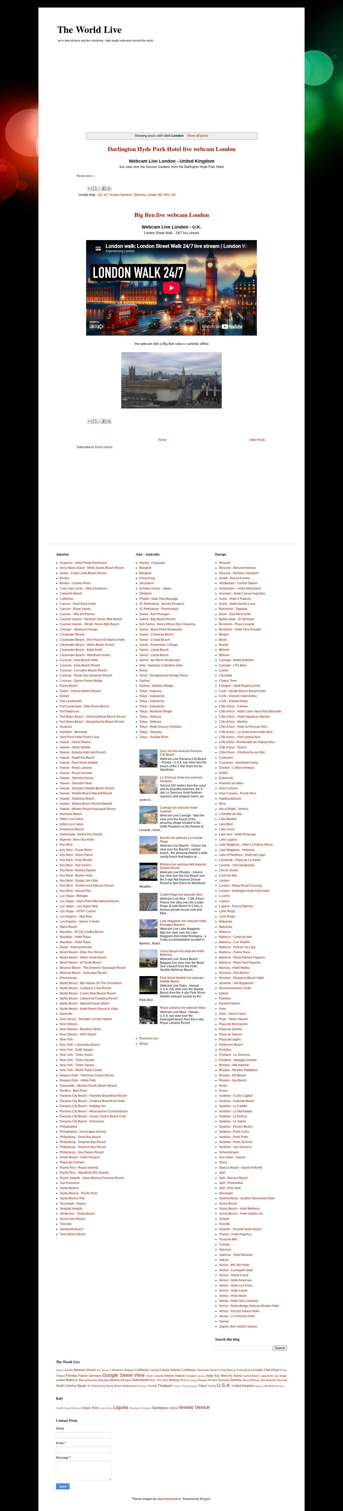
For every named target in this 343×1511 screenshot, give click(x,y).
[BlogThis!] (94, 188)
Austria (69, 1369)
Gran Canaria (228, 788)
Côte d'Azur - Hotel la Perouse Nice (243, 726)
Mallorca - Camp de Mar (235, 937)
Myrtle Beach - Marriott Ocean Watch (84, 1003)
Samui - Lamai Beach (154, 650)
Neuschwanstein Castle (235, 988)
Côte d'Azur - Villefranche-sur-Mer (242, 752)
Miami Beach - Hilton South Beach (83, 957)
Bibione (224, 650)
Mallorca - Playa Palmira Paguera (242, 957)
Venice (202, 1407)
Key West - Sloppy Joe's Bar (79, 880)
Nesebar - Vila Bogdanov (236, 983)
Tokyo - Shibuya (150, 716)
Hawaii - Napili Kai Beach (77, 757)
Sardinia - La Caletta (233, 1106)
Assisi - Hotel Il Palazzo (235, 599)
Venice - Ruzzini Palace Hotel (239, 1311)
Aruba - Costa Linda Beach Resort (83, 573)
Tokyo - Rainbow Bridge (155, 711)
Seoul (143, 670)
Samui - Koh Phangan (154, 614)
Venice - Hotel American (235, 1280)
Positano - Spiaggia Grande (238, 1060)
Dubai (283, 1370)
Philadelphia (68, 1126)
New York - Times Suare (76, 1055)
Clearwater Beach (72, 634)
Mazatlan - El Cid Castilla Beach (82, 932)
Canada (154, 1369)
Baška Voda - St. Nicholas (236, 619)
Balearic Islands (85, 1370)
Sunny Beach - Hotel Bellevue (239, 1208)
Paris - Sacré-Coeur (232, 1014)
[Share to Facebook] (104, 188)
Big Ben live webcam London (171, 214)
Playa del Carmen (72, 1162)
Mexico (115, 1380)
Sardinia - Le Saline (232, 1121)
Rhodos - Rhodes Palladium (238, 1070)
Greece (169, 1376)
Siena (223, 1162)
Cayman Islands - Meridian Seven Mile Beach (91, 619)
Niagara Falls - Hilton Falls (78, 1080)
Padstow (225, 998)
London (224, 880)
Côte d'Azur (271, 1370)
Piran (184, 1380)
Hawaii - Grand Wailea (75, 742)
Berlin (223, 640)
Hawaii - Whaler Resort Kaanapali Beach (88, 809)
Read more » (85, 176)
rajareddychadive (169, 1499)
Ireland (202, 1376)
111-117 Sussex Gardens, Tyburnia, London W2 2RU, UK (137, 195)
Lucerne (224, 896)
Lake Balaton (228, 819)
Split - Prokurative (231, 1183)
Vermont (269, 1385)
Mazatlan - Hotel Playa (75, 937)
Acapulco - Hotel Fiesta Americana (83, 563)
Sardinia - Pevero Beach (235, 1126)
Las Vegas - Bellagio (74, 896)
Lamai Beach (251, 1375)
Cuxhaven (226, 757)
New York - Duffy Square (76, 1049)
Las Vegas (280, 1375)
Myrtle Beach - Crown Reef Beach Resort (88, 993)
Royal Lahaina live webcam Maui (182, 1008)
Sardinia (236, 1380)
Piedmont (134, 1408)
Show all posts (197, 136)
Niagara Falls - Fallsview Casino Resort (87, 1075)
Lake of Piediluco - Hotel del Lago (242, 855)
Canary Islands (169, 1370)
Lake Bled (226, 824)
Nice (165, 1380)
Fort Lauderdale (71, 701)
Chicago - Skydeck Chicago (79, 629)
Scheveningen (229, 1152)
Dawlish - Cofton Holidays (236, 767)
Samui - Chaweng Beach (156, 634)
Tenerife (224, 1224)
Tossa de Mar (228, 1239)
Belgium (106, 1370)
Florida (71, 1375)
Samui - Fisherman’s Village (158, 645)
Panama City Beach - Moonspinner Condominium (94, 1111)
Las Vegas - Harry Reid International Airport (89, 901)
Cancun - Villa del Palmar (77, 614)
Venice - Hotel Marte (233, 1296)
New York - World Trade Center (81, 1070)
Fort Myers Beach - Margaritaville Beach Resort (92, 721)
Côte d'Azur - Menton (233, 721)
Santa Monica (69, 1188)
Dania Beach (69, 686)
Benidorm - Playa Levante (236, 624)
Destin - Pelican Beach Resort (80, 691)
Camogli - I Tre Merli (233, 665)
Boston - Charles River (75, 583)
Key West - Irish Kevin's (75, 865)
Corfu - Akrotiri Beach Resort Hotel (242, 691)
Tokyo (203, 1386)
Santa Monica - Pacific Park (78, 1193)
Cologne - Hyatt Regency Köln (239, 686)
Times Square (190, 1386)
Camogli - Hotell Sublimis (236, 660)
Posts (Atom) (103, 447)
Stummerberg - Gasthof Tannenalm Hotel (247, 1198)
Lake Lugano (228, 839)
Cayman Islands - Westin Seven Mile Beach (89, 624)
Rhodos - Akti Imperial (234, 1065)
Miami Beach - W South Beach (80, 962)
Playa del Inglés (230, 1039)
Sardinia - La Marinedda (235, 1111)
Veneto (186, 1407)
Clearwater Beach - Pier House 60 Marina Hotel (92, 640)
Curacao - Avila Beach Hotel (79, 660)
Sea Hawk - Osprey (73, 1203)
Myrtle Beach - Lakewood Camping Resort (89, 998)
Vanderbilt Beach (71, 1229)
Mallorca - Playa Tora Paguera (239, 962)
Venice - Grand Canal (233, 1275)
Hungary (191, 1375)
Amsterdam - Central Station (238, 583)
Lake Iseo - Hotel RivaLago (237, 834)
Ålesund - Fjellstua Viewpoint (239, 573)
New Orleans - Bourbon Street (80, 1029)
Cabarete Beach (71, 593)
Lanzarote (267, 1375)
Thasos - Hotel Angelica (235, 1234)
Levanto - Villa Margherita (236, 865)
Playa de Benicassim (233, 1024)
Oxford (223, 993)
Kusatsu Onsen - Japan (155, 588)
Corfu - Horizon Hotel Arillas (238, 696)
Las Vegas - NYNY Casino (78, 911)
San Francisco (69, 1183)
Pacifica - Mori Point (73, 1090)
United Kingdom (243, 1386)
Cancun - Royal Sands (75, 609)
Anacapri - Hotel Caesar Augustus (242, 593)
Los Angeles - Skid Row (76, 916)
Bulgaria (129, 1369)
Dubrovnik (226, 778)
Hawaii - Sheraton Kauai (76, 778)
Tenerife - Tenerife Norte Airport (240, 1229)
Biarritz (223, 645)
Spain (81, 1386)
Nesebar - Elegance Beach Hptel (241, 978)
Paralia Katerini (229, 1003)
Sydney (144, 680)
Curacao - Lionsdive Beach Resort (83, 670)
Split (222, 1172)
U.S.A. (224, 1385)
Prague (202, 1380)
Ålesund (224, 563)
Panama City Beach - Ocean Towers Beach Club (93, 1116)
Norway (174, 1380)
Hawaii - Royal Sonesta (76, 773)
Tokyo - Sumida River (153, 737)
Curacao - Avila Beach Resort (80, 665)
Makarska (225, 921)
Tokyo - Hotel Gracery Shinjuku (160, 726)
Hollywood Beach (72, 829)
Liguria (120, 1407)
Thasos (177, 1386)
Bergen (224, 634)
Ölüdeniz (145, 593)
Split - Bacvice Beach (233, 1178)
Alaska (60, 1370)
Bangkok (145, 568)
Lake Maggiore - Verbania (236, 850)
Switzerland (130, 1385)
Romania (223, 1380)
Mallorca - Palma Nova (234, 952)
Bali (99, 1370)
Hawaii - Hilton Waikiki (75, 747)
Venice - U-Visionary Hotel (237, 1316)
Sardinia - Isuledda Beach (236, 1101)
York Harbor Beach (73, 1234)
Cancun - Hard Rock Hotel (78, 604)
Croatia (258, 1370)
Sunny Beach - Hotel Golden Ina (241, 1213)
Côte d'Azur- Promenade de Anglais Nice (247, 742)
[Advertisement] (171, 90)
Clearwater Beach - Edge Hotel (81, 650)
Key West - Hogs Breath (76, 860)
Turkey (211, 1385)
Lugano (224, 901)
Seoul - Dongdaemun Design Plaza (163, 675)
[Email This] (89, 188)
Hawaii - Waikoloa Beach (77, 798)
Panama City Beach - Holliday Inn (83, 1106)
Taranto (224, 1219)
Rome (223, 1085)
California (66, 599)
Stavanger (226, 1193)
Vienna (224, 1321)
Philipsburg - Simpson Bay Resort (83, 1142)
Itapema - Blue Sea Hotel (77, 839)
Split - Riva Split (230, 1188)
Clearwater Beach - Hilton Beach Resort (87, 645)
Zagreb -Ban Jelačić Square (238, 1326)
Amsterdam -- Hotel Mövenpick (240, 588)
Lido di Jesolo (228, 870)
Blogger (205, 1499)
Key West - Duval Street (76, 850)
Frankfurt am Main (231, 783)
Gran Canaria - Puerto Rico (237, 793)
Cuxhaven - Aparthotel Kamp (238, 762)
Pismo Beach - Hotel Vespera (80, 1157)
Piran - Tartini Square (233, 1019)
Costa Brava (244, 1369)
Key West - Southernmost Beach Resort (86, 885)
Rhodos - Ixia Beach (233, 1080)
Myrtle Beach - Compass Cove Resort (85, 988)
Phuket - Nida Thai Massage (158, 599)
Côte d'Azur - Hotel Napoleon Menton (244, 716)
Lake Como (227, 829)
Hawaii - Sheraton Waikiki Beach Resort (87, 788)
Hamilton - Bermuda (73, 732)
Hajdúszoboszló (230, 798)
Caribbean (188, 1370)
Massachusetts (88, 1380)
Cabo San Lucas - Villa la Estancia (83, 588)
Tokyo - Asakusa (150, 691)
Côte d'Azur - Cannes (233, 706)
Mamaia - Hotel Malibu (234, 968)
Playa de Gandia (230, 1029)
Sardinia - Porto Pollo (233, 1137)
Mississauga (68, 978)
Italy (210, 1375)
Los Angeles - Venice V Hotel (79, 921)
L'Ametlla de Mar (230, 814)
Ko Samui (235, 1376)
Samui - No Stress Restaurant (159, 660)
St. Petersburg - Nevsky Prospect (161, 604)
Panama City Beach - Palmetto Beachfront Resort (93, 1095)
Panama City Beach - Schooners (82, 1121)
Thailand (165, 1386)
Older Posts (257, 440)
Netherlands (140, 1380)
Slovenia (282, 1380)
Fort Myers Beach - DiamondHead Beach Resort (93, 716)
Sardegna (160, 1408)
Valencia (225, 1249)
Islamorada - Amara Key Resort (81, 834)
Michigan (126, 1380)
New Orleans (69, 1024)
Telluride (66, 1224)
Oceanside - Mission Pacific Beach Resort (88, 1085)
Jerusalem (146, 583)
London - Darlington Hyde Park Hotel (244, 891)
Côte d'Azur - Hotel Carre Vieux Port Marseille (250, 711)
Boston (64, 578)
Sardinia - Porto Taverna (235, 1142)
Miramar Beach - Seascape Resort (83, 973)
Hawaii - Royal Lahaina (76, 767)
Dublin (223, 773)
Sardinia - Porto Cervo (234, 1131)
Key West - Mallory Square (78, 870)
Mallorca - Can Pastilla (234, 942)
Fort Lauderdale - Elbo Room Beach (84, 706)
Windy (143, 1043)
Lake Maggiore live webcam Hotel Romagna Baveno (183, 922)
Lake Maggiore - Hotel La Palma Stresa (246, 844)
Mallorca (225, 932)
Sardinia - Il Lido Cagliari (236, 1095)
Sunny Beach (228, 1203)
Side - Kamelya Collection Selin (161, 665)
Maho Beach (68, 927)
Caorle (223, 670)
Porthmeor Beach (231, 1044)
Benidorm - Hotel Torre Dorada (240, 629)
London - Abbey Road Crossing (240, 885)
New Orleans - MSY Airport (78, 1034)
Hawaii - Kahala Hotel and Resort (82, 752)
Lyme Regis (227, 911)
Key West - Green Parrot (76, 855)
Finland (60, 1375)
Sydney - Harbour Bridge (156, 686)
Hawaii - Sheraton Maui (76, 783)
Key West (66, 844)
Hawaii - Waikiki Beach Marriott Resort (86, 793)
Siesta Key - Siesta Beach (77, 1213)
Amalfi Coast (63, 1408)
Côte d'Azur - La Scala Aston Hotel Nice (246, 732)
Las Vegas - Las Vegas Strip (79, 906)
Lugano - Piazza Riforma (236, 906)
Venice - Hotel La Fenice (235, 1285)
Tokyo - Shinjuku (150, 732)
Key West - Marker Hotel (76, 875)
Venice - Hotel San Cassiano (238, 1301)
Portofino (225, 1049)
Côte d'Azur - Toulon (233, 747)
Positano (146, 1408)
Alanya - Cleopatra (152, 563)
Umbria (173, 1407)
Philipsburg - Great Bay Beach (80, 1137)
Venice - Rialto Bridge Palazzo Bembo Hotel (249, 1306)
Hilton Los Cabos (71, 819)
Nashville (66, 1014)
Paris (222, 1009)
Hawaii (180, 1376)
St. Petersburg (96, 1385)
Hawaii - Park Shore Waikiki (79, 762)
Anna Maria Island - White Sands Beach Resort (92, 568)
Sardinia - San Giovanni (235, 1147)
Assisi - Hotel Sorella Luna (237, 604)
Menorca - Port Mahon (234, 973)
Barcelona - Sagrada (233, 609)
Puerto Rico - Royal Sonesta (79, 1167)
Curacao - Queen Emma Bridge (81, 680)
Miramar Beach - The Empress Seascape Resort (93, 968)
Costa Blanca (227, 1369)
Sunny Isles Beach (72, 1219)
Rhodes (212, 1380)
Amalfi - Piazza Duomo (234, 578)
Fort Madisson (69, 711)
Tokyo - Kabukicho (151, 696)
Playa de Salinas (230, 1034)
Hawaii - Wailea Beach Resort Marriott (86, 803)
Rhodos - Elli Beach (232, 1075)
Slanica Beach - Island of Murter (240, 1167)
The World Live (89, 29)
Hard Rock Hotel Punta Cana (79, 737)
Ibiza (222, 803)
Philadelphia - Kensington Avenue (83, 1131)
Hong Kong (147, 578)
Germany (95, 1376)
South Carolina (66, 1386)
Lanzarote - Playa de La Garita (240, 860)
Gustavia (66, 726)
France (83, 1376)
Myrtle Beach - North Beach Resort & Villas (89, 1009)
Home (162, 440)
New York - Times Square (77, 1060)
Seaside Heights (71, 1208)
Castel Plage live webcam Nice (181, 894)
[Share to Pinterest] (108, 188)
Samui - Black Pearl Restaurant (160, 629)
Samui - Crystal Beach (154, 640)
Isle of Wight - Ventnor (234, 809)
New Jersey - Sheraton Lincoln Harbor (86, 1019)
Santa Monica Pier (72, 1198)
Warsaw (279, 1386)
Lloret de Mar (228, 875)
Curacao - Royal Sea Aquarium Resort (86, 675)
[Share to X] (99, 188)
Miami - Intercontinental (76, 947)
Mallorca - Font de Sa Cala (237, 947)
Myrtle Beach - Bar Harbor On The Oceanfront (91, 983)
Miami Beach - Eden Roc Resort (81, 952)
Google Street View (123, 1375)
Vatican (224, 1260)
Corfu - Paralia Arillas (233, 701)
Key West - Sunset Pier (75, 891)
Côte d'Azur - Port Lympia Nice (240, 737)
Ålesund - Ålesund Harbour (237, 568)
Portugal (192, 1380)
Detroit (64, 696)
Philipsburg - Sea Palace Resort (81, 1152)
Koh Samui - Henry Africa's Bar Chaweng (167, 624)
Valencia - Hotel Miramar (236, 1255)
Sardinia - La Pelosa (233, 1116)
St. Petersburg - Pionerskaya (158, 609)
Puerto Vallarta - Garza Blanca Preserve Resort (92, 1178)
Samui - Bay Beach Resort (157, 619)
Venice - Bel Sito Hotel (234, 1265)
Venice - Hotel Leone (233, 1290)
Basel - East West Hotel (235, 614)
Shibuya (255, 1380)
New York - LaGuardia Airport (79, 1044)
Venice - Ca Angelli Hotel (236, 1270)
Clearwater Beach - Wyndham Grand (85, 655)
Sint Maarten (268, 1380)
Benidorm (118, 1369)
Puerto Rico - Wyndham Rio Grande (84, 1172)
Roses (223, 1090)
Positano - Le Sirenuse (234, 1055)
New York (66, 1039)
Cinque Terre (228, 680)
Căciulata (225, 675)
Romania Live (148, 1038)
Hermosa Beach (71, 814)
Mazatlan (103, 1380)
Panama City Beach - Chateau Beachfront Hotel (92, 1101)
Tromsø (224, 1244)
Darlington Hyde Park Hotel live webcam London (172, 148)
